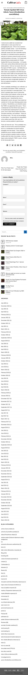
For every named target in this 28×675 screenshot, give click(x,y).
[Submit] (25, 231)
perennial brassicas (6, 608)
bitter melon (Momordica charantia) (10, 550)
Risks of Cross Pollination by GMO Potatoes (15, 291)
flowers (3, 570)
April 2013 (4, 517)
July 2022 (3, 308)
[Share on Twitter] (12, 145)
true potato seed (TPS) (7, 648)
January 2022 (4, 317)
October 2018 (4, 375)
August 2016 (4, 427)
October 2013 (4, 502)
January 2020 (4, 358)
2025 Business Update (12, 240)
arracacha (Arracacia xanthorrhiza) (10, 544)
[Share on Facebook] (10, 145)
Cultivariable (4, 564)
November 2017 (5, 401)
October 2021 (4, 323)
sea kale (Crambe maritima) (8, 625)
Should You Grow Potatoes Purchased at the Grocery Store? (16, 280)
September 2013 (5, 505)
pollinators (4, 616)
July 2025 (3, 303)
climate (3, 561)
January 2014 (4, 494)
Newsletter (4, 599)
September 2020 (5, 337)
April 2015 (4, 459)
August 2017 (4, 410)
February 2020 (5, 355)
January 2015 (4, 468)
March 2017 (4, 418)
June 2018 (4, 381)
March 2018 (4, 390)
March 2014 (4, 488)
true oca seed (4, 645)
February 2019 (5, 372)
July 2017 (3, 413)
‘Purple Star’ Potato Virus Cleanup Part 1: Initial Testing (21, 168)
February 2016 (5, 436)
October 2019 (4, 361)
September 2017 (5, 407)
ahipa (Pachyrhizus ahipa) (8, 534)
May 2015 (3, 456)
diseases (3, 567)
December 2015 (5, 439)
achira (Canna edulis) (7, 528)
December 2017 (5, 398)
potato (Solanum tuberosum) (8, 619)
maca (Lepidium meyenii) (7, 587)
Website (5, 211)
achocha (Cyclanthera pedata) (9, 531)
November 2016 (5, 424)
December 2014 (5, 471)
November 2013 (5, 499)
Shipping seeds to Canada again (14, 245)
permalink (20, 152)
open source (4, 605)
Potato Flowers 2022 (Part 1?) (13, 257)
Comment (6, 184)
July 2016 (3, 430)
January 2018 (4, 395)
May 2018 (3, 384)
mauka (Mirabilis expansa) (8, 593)
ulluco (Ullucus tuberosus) (8, 654)
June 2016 (4, 433)
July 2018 (3, 378)
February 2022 (5, 314)
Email (4, 204)
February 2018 (5, 392)
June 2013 (4, 514)
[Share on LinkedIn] (20, 145)
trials (2, 642)
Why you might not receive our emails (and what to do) (15, 274)
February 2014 (5, 491)
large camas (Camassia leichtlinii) (10, 584)
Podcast (3, 613)
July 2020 (3, 343)
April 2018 (4, 387)
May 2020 (3, 346)
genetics (3, 576)
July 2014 (3, 482)
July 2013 (3, 511)
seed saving (4, 628)
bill (21, 18)
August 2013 (4, 508)
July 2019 (3, 363)
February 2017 (5, 421)
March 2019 (4, 369)
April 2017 (4, 416)
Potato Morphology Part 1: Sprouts (15, 262)
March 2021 (4, 329)
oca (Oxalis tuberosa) (6, 602)
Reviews (3, 622)
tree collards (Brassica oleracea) (9, 639)
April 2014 (4, 485)
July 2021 (3, 326)
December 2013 (5, 497)
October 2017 (4, 404)
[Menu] (2, 2)
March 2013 (4, 520)
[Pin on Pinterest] (18, 145)
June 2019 (4, 366)
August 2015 (4, 447)
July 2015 (3, 450)
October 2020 (4, 335)
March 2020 (4, 352)
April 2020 (4, 349)
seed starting (4, 631)
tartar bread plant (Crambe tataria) (10, 637)
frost (2, 573)
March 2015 (4, 462)
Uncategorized (5, 657)
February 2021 (5, 332)
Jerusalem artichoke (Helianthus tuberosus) (12, 581)
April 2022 (4, 311)
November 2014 (5, 473)
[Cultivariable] (14, 2)
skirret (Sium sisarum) (7, 634)
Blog (5, 7)
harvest (3, 579)
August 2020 (4, 340)
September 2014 (5, 476)
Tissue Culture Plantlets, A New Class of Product (16, 267)
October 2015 (4, 442)
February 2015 (5, 465)
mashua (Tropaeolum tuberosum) (10, 590)
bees (2, 547)
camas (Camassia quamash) (8, 558)
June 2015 (4, 453)
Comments (8, 253)
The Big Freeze (10, 286)
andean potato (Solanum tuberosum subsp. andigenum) (12, 538)
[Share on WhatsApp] (7, 145)
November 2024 (5, 306)
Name (4, 197)
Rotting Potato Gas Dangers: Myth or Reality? (15, 251)
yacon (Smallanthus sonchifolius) (15, 7)
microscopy (4, 596)
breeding (3, 555)
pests (2, 610)
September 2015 (5, 445)
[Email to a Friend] (15, 145)
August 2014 (4, 479)
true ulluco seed (5, 651)
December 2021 (5, 320)
